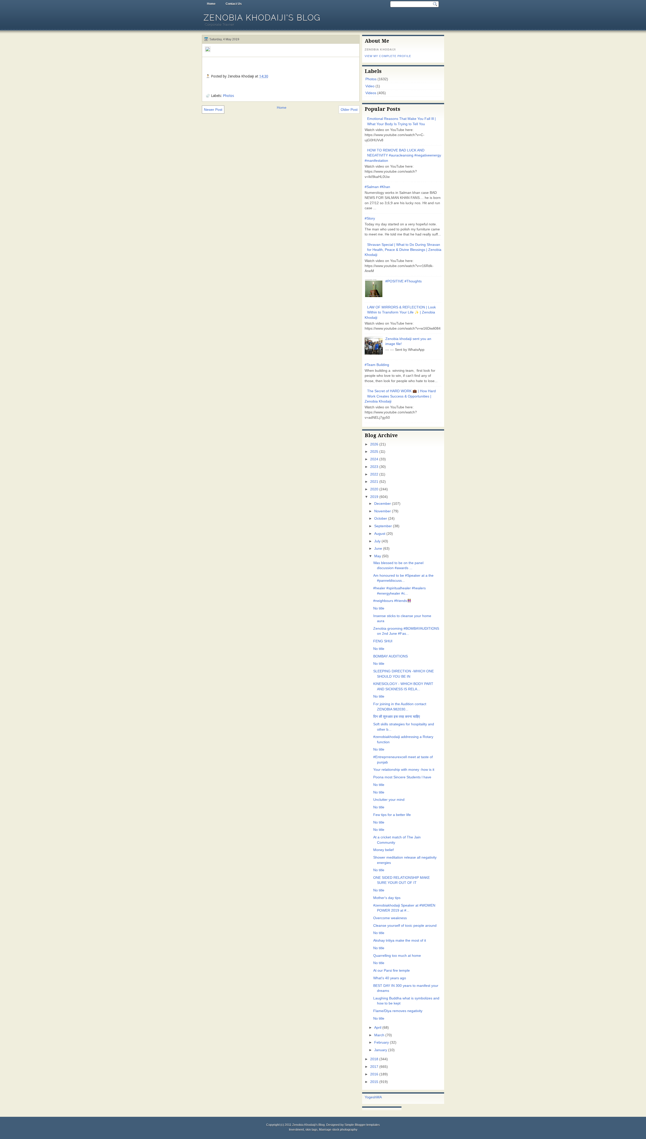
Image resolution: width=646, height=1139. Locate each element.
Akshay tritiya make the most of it (399, 940)
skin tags (311, 1129)
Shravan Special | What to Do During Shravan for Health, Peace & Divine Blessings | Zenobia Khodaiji (403, 250)
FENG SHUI (382, 641)
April (377, 1027)
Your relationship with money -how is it (403, 770)
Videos (370, 93)
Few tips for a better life (392, 815)
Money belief (383, 850)
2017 (374, 1067)
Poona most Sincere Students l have (402, 777)
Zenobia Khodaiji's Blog (262, 17)
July (377, 541)
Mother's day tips (386, 898)
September (383, 526)
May (377, 556)
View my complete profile (388, 56)
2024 (374, 459)
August (379, 534)
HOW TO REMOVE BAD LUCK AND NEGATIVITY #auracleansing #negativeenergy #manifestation (403, 155)
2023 (374, 467)
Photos (228, 96)
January (380, 1050)
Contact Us (234, 4)
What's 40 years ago (389, 978)
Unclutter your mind (389, 800)
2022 (374, 474)
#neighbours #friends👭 (392, 601)
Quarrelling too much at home (397, 956)
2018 (374, 1059)
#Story (370, 218)
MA (379, 1097)
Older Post (349, 110)
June (378, 548)
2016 (374, 1074)
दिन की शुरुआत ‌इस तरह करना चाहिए (396, 717)
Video (369, 86)
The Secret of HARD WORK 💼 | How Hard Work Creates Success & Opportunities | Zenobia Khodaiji (400, 396)
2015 (374, 1082)
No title (378, 608)
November (382, 511)
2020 (374, 489)
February (381, 1042)
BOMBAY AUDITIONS (390, 656)
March (379, 1035)
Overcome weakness (390, 918)
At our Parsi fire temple (391, 970)
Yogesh (370, 1097)
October (380, 518)
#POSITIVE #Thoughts (403, 281)
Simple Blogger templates (362, 1125)
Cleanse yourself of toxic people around (405, 926)
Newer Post (213, 110)
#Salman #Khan (377, 187)
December (382, 504)
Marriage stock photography (338, 1129)
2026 (374, 444)
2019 (374, 497)
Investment (296, 1129)
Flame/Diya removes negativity (397, 1011)
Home (211, 4)
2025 (374, 452)
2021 (374, 482)
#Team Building (377, 365)
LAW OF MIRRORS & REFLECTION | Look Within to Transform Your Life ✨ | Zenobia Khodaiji (400, 312)
